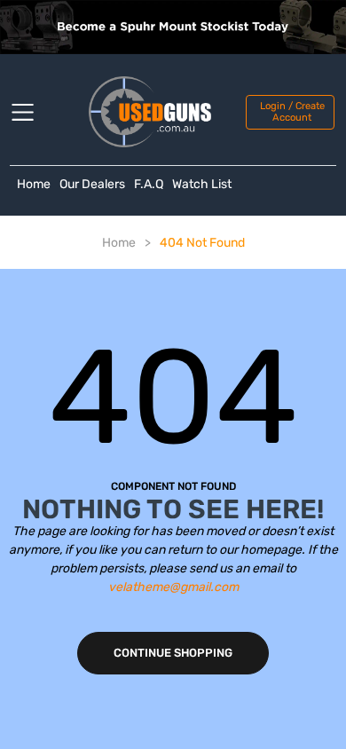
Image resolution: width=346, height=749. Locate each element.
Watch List (202, 184)
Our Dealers (92, 184)
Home (34, 184)
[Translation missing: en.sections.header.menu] (34, 112)
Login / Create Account (292, 111)
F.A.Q (148, 184)
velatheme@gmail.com (173, 587)
